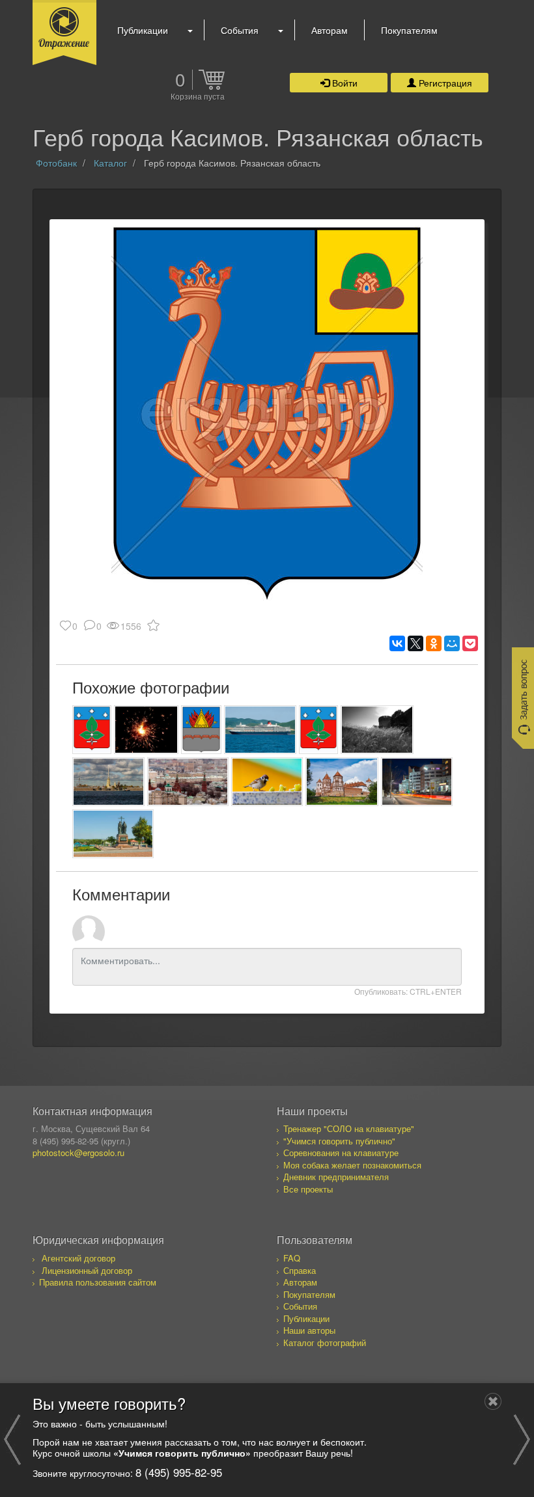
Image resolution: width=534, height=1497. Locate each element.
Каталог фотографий (324, 1342)
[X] (415, 643)
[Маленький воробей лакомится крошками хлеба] (267, 781)
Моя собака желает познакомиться (352, 1165)
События (240, 29)
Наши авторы (309, 1330)
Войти (344, 82)
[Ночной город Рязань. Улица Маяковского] (417, 781)
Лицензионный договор (87, 1270)
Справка (299, 1270)
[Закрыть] (493, 1401)
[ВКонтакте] (397, 643)
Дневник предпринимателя (336, 1176)
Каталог (110, 162)
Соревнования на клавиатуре (341, 1152)
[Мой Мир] (452, 643)
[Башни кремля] (188, 781)
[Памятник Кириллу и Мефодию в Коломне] (113, 833)
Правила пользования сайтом (97, 1282)
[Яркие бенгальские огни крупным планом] (146, 729)
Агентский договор (78, 1258)
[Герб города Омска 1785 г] (201, 729)
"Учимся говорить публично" (339, 1141)
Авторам (329, 29)
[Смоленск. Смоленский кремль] (377, 729)
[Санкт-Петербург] (108, 781)
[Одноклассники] (434, 643)
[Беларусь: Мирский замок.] (341, 781)
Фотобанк (56, 162)
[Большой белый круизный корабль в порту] (260, 729)
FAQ (291, 1258)
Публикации (142, 29)
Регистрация (444, 82)
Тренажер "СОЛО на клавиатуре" (348, 1128)
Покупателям (409, 29)
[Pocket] (470, 643)
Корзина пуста (198, 97)
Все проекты (308, 1189)
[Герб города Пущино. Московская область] (91, 729)
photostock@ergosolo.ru (78, 1152)
